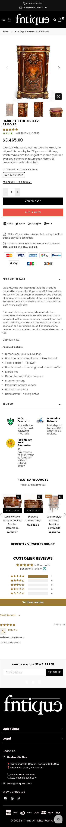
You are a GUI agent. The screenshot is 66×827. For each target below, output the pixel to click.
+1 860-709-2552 (34, 3)
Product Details (14, 279)
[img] (7, 625)
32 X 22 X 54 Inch (14, 174)
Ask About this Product (17, 181)
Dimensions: (20, 169)
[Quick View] (18, 497)
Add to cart (12, 510)
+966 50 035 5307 (26, 778)
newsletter (33, 664)
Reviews (8, 404)
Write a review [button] (33, 602)
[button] (10, 129)
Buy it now (33, 212)
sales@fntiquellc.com (34, 7)
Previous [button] (7, 67)
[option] (33, 71)
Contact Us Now (17, 757)
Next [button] (59, 67)
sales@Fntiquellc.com (19, 783)
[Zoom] (58, 96)
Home (6, 31)
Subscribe (54, 672)
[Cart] (59, 19)
